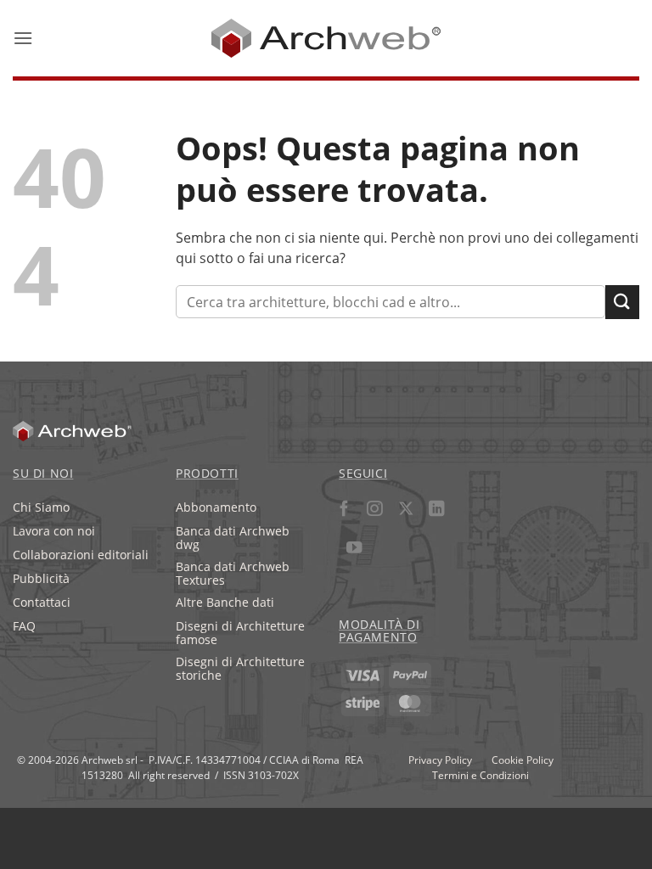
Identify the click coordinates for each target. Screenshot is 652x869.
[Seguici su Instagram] (375, 511)
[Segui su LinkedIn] (436, 511)
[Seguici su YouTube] (354, 550)
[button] (23, 38)
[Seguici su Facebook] (344, 511)
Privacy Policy (440, 759)
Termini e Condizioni (480, 775)
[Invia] (622, 301)
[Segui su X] (405, 511)
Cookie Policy (523, 759)
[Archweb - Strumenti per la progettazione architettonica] (326, 38)
